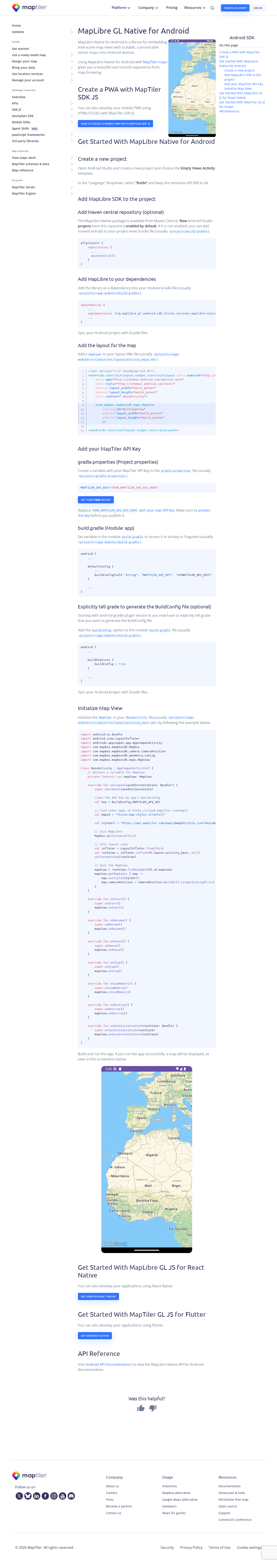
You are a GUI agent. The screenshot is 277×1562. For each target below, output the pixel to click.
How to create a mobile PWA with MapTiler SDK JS (115, 123)
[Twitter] (18, 1495)
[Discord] (70, 1495)
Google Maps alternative (180, 1499)
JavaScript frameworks (28, 135)
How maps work (24, 158)
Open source (228, 1506)
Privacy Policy (191, 1547)
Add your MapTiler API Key (243, 84)
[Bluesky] (27, 1495)
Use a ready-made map (29, 55)
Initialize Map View (238, 88)
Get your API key (96, 500)
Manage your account (28, 80)
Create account (235, 8)
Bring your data (23, 67)
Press (110, 1499)
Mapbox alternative (176, 1493)
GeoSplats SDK (23, 116)
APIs (15, 103)
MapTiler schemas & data (30, 164)
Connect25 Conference (235, 1520)
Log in (258, 8)
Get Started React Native (98, 1296)
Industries (169, 1486)
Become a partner (119, 1506)
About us (112, 1486)
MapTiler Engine (24, 193)
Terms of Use (219, 1547)
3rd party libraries (25, 141)
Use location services (27, 74)
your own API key (160, 510)
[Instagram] (53, 1495)
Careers (111, 1493)
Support (224, 1513)
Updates (18, 32)
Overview (18, 97)
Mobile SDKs (21, 122)
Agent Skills (24, 128)
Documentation (230, 1486)
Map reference (22, 170)
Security (167, 1547)
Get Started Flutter (95, 1336)
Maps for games (174, 1513)
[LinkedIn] (36, 1495)
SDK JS (16, 109)
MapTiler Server (23, 187)
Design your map (24, 61)
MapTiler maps (155, 62)
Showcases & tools (232, 1493)
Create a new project (239, 70)
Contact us (113, 1513)
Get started (20, 49)
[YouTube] (61, 1495)
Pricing (171, 7)
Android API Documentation (109, 1364)
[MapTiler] (30, 8)
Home (16, 25)
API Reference (229, 111)
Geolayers (169, 1506)
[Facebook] (44, 1495)
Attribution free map (233, 1499)
